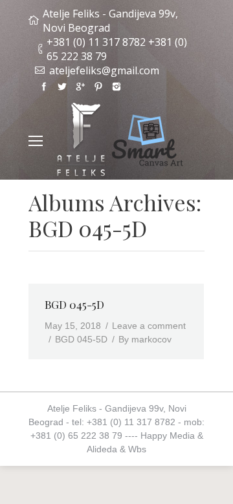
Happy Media (167, 435)
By (145, 339)
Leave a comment (149, 325)
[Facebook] (44, 86)
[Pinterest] (98, 86)
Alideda (102, 449)
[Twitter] (62, 86)
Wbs (137, 449)
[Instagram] (116, 86)
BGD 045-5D (74, 304)
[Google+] (80, 86)
